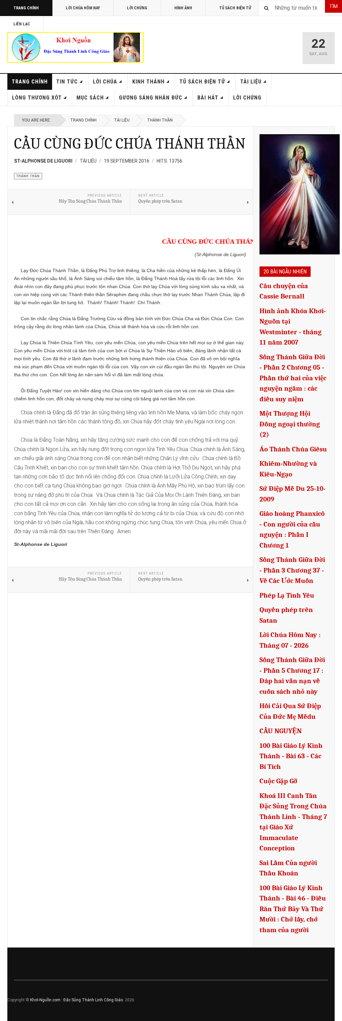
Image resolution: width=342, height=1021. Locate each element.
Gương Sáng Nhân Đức (150, 97)
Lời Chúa (105, 81)
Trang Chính (26, 8)
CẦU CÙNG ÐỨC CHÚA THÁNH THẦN (129, 143)
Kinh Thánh (148, 81)
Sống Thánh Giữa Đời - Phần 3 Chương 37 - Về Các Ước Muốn (292, 570)
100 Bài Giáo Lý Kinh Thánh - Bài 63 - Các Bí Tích (291, 756)
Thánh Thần (160, 120)
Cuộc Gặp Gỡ (278, 781)
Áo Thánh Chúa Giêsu (293, 449)
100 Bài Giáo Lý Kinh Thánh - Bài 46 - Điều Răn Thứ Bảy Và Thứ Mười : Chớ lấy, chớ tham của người (293, 909)
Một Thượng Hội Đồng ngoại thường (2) (290, 423)
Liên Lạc (21, 24)
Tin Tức (67, 81)
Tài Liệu (251, 81)
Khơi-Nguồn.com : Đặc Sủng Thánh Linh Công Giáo (76, 1000)
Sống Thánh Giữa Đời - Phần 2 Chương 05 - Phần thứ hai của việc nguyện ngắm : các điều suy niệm (293, 378)
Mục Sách (90, 97)
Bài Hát (207, 97)
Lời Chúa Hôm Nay (83, 8)
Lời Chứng (137, 8)
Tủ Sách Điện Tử (235, 8)
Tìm (333, 6)
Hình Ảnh (183, 8)
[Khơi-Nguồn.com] (75, 47)
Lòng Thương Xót (37, 97)
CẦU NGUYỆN (281, 731)
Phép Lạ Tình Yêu (287, 595)
